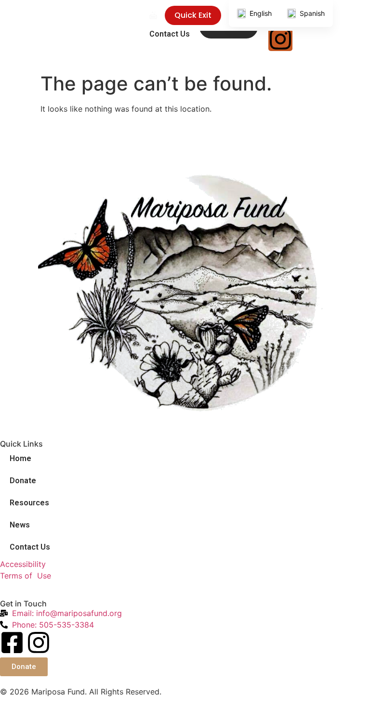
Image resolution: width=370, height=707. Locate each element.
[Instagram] (38, 642)
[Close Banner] (360, 15)
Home (20, 458)
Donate (23, 480)
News (20, 524)
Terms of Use (25, 575)
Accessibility (23, 564)
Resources (29, 502)
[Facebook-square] (12, 642)
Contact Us (169, 34)
